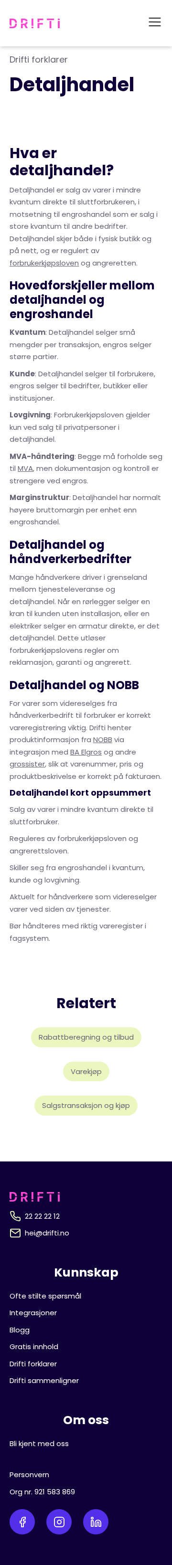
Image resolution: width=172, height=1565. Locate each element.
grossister (27, 764)
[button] (154, 23)
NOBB (102, 740)
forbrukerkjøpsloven (44, 263)
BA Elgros (86, 752)
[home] (35, 23)
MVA (25, 468)
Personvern (29, 1474)
